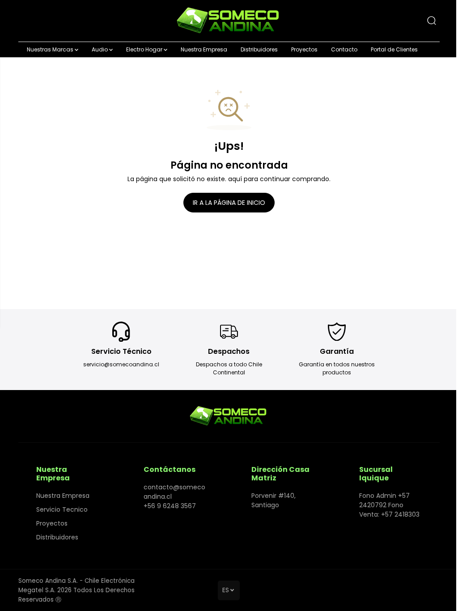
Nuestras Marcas (51, 49)
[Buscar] (432, 21)
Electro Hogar (145, 49)
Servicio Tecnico (62, 509)
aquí (235, 178)
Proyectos (304, 49)
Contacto (344, 49)
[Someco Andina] (229, 20)
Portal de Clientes (394, 49)
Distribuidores (259, 49)
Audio (100, 49)
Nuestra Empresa (204, 49)
